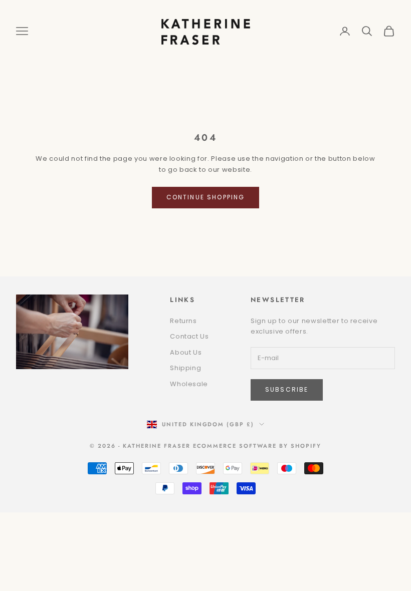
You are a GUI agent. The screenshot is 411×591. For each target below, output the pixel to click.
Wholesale (189, 384)
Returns (183, 321)
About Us (185, 352)
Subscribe (286, 389)
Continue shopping (205, 197)
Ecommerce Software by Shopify (257, 446)
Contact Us (189, 336)
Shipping (185, 368)
